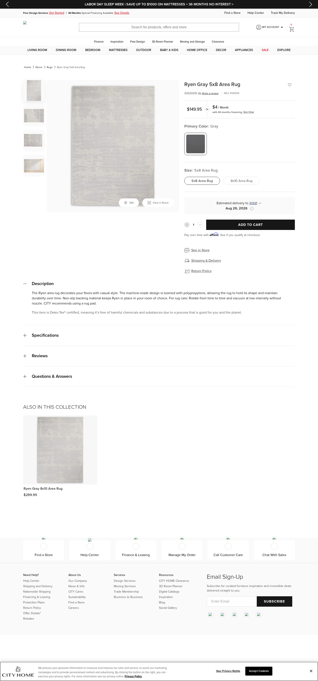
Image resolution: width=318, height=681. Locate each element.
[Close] (311, 671)
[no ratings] (190, 93)
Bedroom (92, 50)
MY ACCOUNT (273, 27)
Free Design (137, 41)
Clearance (218, 41)
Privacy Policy (133, 676)
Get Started (56, 13)
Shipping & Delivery (206, 260)
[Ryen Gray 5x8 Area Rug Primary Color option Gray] (195, 144)
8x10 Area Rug (241, 181)
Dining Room (66, 50)
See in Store (200, 250)
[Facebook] (222, 614)
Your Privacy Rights (228, 671)
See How (248, 111)
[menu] (159, 50)
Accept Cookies (259, 671)
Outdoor (143, 50)
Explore (284, 50)
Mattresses (118, 50)
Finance (99, 41)
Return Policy (201, 271)
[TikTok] (258, 614)
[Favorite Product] (289, 85)
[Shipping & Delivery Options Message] (250, 208)
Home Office (197, 50)
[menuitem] (37, 50)
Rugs (50, 67)
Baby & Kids (169, 50)
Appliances (244, 50)
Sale (265, 50)
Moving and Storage (192, 41)
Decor (221, 50)
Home (27, 67)
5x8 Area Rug (202, 181)
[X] (234, 614)
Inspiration (117, 41)
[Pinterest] (246, 614)
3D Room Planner (162, 41)
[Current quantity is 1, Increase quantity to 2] (200, 224)
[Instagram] (210, 614)
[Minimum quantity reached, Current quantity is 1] (187, 224)
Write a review (210, 93)
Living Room (37, 50)
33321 (253, 203)
